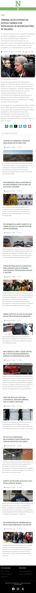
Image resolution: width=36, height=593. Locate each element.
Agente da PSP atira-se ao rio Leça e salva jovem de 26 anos (17, 482)
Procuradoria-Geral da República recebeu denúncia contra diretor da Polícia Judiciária (17, 184)
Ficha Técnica (5, 571)
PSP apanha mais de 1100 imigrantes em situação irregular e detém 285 (17, 523)
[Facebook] (13, 589)
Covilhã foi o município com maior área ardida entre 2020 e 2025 (16, 142)
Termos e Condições (25, 571)
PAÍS (3, 15)
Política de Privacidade (26, 574)
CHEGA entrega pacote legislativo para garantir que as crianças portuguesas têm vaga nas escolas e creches (17, 269)
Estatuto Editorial (6, 574)
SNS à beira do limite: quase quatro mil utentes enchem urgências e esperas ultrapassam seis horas (17, 354)
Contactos (4, 577)
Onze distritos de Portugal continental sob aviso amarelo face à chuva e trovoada (16, 399)
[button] (18, 8)
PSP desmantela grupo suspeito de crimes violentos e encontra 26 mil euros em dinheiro (17, 226)
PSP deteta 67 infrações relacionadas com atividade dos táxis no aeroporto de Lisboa (16, 439)
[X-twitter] (23, 589)
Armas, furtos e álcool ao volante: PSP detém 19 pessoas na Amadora (18, 315)
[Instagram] (18, 589)
